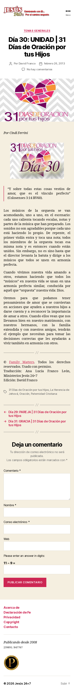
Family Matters (21, 362)
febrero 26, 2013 (54, 63)
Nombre (10, 505)
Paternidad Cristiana (44, 393)
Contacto (11, 627)
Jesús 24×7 (23, 683)
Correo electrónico (17, 522)
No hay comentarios (39, 69)
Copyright (11, 622)
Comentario (12, 470)
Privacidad (12, 617)
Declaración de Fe (17, 612)
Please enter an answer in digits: (24, 556)
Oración (24, 393)
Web (6, 539)
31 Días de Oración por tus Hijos (29, 389)
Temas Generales (37, 30)
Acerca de (11, 607)
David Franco (27, 63)
